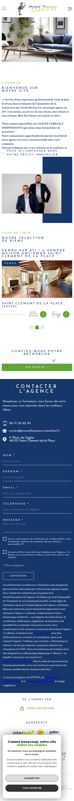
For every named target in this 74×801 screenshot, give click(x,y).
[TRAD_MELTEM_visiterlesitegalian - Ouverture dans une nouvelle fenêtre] (54, 732)
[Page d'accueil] (36, 9)
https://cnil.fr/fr (42, 633)
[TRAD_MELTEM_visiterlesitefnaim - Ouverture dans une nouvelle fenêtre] (40, 732)
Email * (10, 488)
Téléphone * (16, 504)
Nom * (9, 455)
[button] (31, 327)
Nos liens (65, 789)
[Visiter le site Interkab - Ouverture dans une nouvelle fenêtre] (23, 732)
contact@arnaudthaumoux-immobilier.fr (34, 430)
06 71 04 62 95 (20, 423)
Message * (13, 520)
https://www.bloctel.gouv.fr (17, 661)
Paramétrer (32, 778)
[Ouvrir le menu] (70, 9)
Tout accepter (31, 788)
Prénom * (12, 472)
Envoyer (18, 576)
